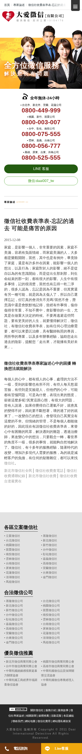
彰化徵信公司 (14, 619)
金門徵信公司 (14, 642)
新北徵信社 (50, 540)
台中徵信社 (50, 549)
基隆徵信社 (50, 535)
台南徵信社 (13, 563)
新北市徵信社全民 (18, 470)
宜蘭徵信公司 (14, 633)
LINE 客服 (41, 169)
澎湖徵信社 (13, 577)
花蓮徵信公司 (51, 633)
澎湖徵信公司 (51, 637)
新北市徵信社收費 (42, 476)
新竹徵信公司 (14, 610)
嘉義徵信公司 (14, 624)
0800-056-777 (41, 145)
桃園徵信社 (13, 545)
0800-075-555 (41, 134)
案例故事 (63, 710)
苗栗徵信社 (13, 549)
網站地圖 (30, 721)
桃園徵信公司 (51, 605)
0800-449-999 (41, 110)
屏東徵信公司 (51, 628)
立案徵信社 (13, 535)
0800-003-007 (41, 122)
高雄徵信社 (50, 563)
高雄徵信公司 (14, 628)
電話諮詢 (21, 748)
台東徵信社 (50, 572)
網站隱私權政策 (61, 721)
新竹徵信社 (50, 545)
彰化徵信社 (50, 554)
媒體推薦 (43, 715)
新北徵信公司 (14, 605)
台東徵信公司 (14, 637)
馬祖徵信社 (13, 581)
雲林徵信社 (13, 558)
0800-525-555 (41, 157)
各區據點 (68, 715)
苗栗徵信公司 (51, 610)
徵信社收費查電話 (49, 470)
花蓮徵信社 (13, 572)
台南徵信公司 (51, 624)
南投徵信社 (13, 554)
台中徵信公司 (14, 614)
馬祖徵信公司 (51, 642)
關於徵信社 (37, 710)
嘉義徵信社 (50, 558)
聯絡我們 (17, 721)
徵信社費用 (44, 721)
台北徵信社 (13, 540)
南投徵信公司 (51, 614)
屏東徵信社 (13, 568)
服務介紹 (50, 710)
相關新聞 (31, 715)
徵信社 (9, 463)
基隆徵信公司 (14, 601)
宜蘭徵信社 (50, 568)
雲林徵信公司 (51, 619)
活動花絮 (56, 715)
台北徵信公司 (51, 601)
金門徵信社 (50, 577)
